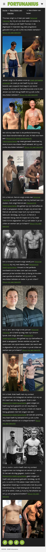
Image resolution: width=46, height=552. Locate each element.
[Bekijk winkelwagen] (41, 4)
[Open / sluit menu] (4, 4)
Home (5, 10)
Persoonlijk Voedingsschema (14, 403)
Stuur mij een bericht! (12, 33)
